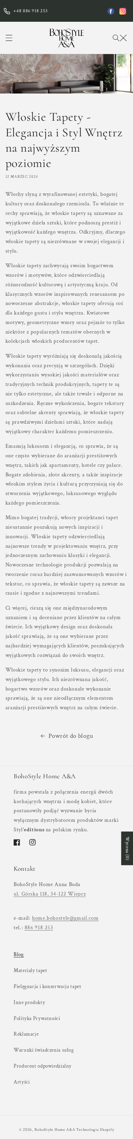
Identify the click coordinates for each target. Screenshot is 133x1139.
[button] (9, 38)
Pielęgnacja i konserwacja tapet (48, 986)
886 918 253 (39, 927)
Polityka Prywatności (37, 1018)
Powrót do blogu (70, 736)
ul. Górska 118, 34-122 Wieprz (50, 894)
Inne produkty (29, 1002)
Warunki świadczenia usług (44, 1050)
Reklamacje (26, 1034)
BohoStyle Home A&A (54, 1129)
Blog (19, 954)
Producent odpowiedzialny (43, 1066)
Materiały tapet (30, 970)
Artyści (22, 1082)
